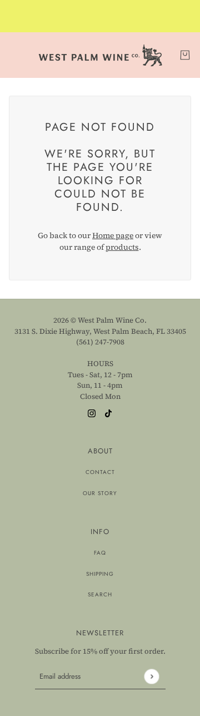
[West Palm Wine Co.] (100, 55)
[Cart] (185, 55)
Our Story (100, 493)
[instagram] (91, 412)
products (122, 247)
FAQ (100, 553)
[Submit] (151, 676)
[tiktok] (108, 412)
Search (100, 594)
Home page (112, 235)
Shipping (100, 574)
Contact (100, 472)
